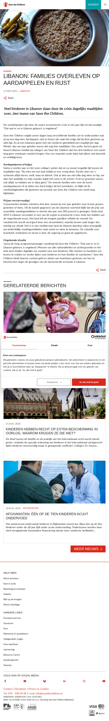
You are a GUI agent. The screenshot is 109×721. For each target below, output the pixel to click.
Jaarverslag (8, 649)
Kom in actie (9, 584)
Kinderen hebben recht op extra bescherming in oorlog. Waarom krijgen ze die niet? (52, 431)
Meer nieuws (86, 549)
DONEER (93, 4)
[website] (44, 681)
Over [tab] (90, 345)
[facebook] (5, 681)
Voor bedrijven (10, 644)
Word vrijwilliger (11, 605)
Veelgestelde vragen (13, 639)
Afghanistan (31, 508)
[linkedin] (64, 681)
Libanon (25, 91)
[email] (25, 681)
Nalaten (7, 594)
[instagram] (84, 681)
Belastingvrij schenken (14, 589)
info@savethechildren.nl (49, 693)
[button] (105, 4)
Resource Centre (11, 655)
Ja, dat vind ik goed (88, 382)
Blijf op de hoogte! (12, 599)
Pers (5, 628)
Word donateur (11, 578)
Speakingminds (10, 660)
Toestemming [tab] (19, 345)
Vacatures (8, 623)
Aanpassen (52, 382)
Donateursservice (12, 618)
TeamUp (7, 665)
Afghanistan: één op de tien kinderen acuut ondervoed (47, 516)
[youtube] (104, 681)
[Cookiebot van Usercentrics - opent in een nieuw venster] (93, 337)
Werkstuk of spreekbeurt (15, 634)
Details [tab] (54, 345)
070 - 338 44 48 (17, 693)
